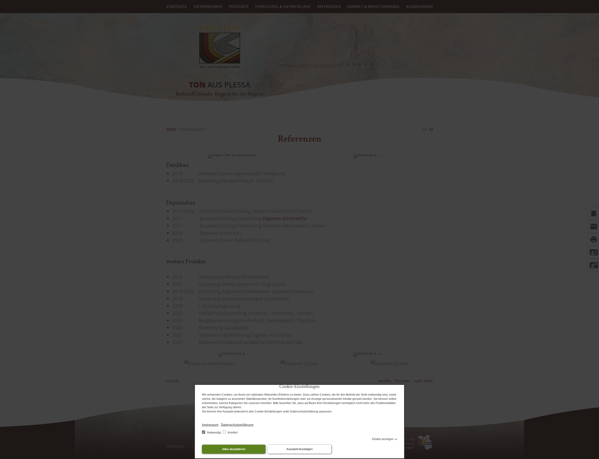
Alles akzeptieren (233, 449)
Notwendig (214, 432)
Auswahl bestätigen (299, 449)
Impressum (210, 424)
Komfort (232, 432)
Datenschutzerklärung (237, 424)
